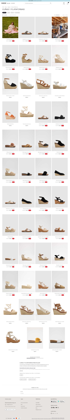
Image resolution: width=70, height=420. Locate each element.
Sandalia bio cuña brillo (27, 39)
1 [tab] (3, 17)
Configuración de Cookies (47, 418)
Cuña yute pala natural (10, 321)
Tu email (21, 391)
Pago (21, 404)
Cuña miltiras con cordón (59, 321)
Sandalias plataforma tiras (59, 39)
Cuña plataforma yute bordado (26, 293)
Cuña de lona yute (27, 67)
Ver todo (4, 12)
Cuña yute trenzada (43, 265)
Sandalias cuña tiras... (59, 67)
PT (55, 413)
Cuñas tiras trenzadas (59, 208)
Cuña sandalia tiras (43, 293)
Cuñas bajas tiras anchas (26, 152)
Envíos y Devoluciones (24, 402)
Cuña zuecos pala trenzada (57, 349)
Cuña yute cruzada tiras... (26, 321)
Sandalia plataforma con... (59, 236)
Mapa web (62, 418)
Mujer (8, 3)
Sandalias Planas (32, 379)
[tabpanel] (10, 27)
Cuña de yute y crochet (10, 95)
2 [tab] (20, 17)
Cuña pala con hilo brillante (59, 95)
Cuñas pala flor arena (10, 152)
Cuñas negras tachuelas (27, 180)
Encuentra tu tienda (11, 409)
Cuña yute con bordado (27, 265)
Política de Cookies (40, 418)
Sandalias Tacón (23, 379)
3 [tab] (4, 17)
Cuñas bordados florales (10, 180)
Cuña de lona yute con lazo (10, 67)
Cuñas (8, 12)
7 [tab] (6, 17)
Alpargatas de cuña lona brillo (43, 152)
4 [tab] (21, 17)
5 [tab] (5, 17)
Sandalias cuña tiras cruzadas (43, 236)
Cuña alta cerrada (60, 152)
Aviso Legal (59, 418)
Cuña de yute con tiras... (43, 321)
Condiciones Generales (54, 418)
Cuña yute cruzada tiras (43, 95)
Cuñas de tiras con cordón (13, 349)
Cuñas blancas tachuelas (10, 265)
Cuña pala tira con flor (35, 349)
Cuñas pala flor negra (43, 180)
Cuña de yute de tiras (26, 95)
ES (53, 413)
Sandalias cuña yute (59, 265)
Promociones (23, 406)
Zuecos (12, 12)
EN (57, 413)
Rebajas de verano (38, 409)
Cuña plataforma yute (10, 39)
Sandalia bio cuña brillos (43, 39)
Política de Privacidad (34, 418)
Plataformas (17, 12)
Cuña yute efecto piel (59, 180)
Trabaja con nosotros (39, 406)
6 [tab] (55, 17)
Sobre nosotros (38, 404)
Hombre (13, 3)
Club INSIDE (37, 402)
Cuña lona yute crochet (43, 67)
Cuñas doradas (10, 236)
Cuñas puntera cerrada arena (60, 293)
